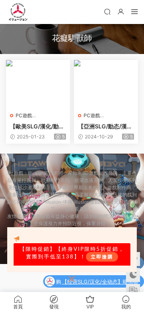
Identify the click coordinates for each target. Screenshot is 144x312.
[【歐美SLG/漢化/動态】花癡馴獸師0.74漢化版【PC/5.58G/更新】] (38, 84)
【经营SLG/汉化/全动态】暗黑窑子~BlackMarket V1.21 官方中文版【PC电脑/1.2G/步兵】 (100, 282)
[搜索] (107, 11)
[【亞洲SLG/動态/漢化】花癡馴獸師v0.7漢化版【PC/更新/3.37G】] (106, 84)
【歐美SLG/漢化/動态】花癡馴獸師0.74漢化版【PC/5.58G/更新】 (35, 126)
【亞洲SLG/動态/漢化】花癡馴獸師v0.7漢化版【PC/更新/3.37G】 (105, 126)
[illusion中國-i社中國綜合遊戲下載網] (18, 12)
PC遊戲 (24, 115)
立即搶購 (102, 256)
